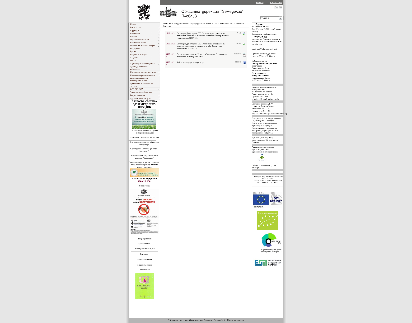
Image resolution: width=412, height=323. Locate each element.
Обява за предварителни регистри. (191, 62)
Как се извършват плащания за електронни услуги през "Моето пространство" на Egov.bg (265, 130)
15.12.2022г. (171, 33)
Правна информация (235, 320)
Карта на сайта (276, 2)
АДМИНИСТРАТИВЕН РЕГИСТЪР (144, 138)
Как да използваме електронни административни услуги (264, 124)
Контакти (259, 2)
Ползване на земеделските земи (176, 24)
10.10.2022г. (171, 44)
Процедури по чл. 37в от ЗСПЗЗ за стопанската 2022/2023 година (217, 24)
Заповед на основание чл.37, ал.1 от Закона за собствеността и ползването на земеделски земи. (202, 55)
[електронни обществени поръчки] (267, 275)
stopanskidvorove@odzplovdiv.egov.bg (269, 113)
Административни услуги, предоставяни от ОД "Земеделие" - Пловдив (266, 139)
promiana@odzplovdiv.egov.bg (265, 99)
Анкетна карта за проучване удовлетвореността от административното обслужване (265, 149)
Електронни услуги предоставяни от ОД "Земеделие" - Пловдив (266, 119)
